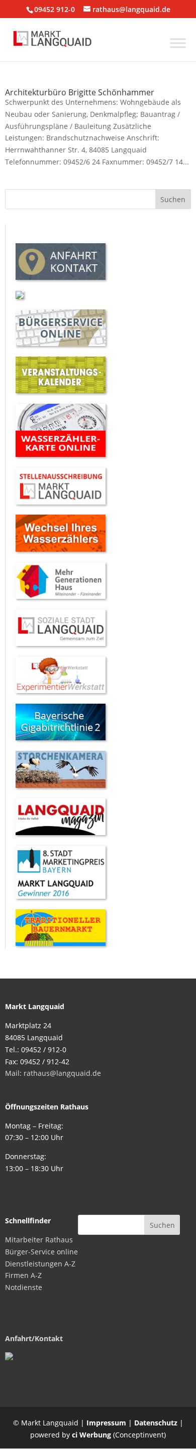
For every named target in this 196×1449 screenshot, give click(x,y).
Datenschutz (155, 1422)
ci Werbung (91, 1434)
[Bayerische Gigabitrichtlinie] (61, 737)
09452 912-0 (54, 9)
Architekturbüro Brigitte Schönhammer (79, 92)
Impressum (106, 1422)
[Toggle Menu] (178, 43)
